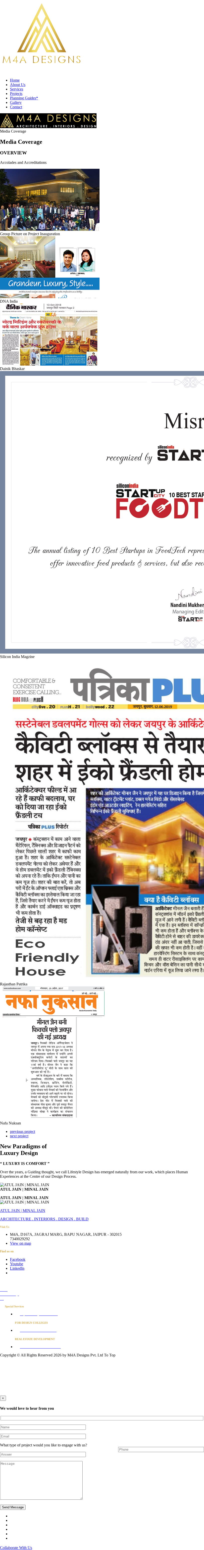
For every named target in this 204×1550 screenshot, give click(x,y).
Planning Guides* (24, 98)
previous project (22, 1131)
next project (19, 1136)
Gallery (16, 102)
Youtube (16, 1264)
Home (15, 80)
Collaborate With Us (16, 1548)
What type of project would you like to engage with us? (43, 1445)
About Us (17, 85)
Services (16, 89)
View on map (20, 1243)
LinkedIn (17, 1268)
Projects (16, 93)
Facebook (17, 1259)
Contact (16, 107)
